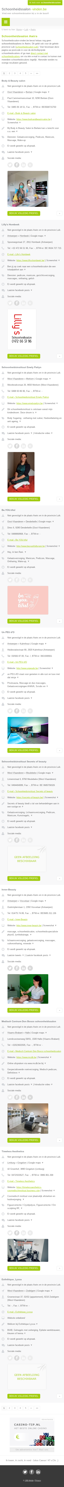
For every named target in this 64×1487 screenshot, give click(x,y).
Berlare (29, 92)
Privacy (38, 1480)
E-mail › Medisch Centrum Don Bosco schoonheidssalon (34, 1051)
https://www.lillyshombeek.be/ (30, 260)
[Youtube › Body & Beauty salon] (30, 164)
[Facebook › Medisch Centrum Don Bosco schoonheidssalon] (16, 1097)
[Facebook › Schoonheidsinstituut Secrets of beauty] (16, 840)
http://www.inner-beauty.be (28, 925)
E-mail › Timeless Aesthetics (21, 1181)
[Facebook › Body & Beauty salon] (16, 164)
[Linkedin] (38, 1472)
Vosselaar (24, 901)
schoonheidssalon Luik (27, 47)
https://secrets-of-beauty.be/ (29, 797)
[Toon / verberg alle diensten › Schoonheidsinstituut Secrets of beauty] (34, 814)
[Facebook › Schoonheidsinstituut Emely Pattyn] (16, 446)
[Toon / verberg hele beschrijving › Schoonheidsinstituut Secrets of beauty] (34, 805)
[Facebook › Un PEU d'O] (16, 711)
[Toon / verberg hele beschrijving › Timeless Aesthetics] (34, 1198)
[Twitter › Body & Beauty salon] (10, 164)
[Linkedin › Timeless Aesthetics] (23, 1233)
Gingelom (21, 1163)
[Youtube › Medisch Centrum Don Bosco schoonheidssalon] (30, 1097)
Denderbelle (31, 521)
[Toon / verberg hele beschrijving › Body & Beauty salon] (34, 130)
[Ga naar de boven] (59, 213)
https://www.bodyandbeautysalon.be (33, 119)
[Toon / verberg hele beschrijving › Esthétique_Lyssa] (34, 1324)
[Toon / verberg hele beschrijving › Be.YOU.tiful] (34, 552)
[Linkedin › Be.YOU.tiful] (23, 580)
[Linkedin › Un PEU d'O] (23, 711)
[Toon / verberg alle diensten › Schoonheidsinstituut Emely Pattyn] (34, 420)
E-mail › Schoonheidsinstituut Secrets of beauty (30, 791)
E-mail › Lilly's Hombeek (18, 254)
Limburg (11, 1163)
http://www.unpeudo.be (27, 668)
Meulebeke (31, 773)
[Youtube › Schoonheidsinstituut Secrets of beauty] (30, 840)
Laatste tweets (15, 955)
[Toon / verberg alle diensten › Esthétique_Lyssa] (34, 1332)
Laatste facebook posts (19, 152)
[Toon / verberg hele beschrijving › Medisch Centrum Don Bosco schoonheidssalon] (34, 1063)
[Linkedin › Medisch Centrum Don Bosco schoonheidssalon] (23, 1097)
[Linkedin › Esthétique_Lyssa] (23, 1358)
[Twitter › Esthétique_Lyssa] (10, 1358)
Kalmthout (25, 643)
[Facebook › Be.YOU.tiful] (16, 580)
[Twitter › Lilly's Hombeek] (10, 303)
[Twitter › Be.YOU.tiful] (10, 580)
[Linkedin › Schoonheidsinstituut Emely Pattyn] (23, 446)
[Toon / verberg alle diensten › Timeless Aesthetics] (34, 1206)
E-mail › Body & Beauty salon (21, 113)
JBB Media (29, 1480)
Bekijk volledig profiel (23, 213)
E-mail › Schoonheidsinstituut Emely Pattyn (28, 397)
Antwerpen (12, 236)
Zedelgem (30, 1291)
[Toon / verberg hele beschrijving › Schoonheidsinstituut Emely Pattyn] (34, 411)
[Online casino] (32, 1419)
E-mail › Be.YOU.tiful (17, 540)
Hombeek (24, 236)
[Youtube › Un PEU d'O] (30, 711)
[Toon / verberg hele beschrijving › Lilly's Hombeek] (34, 268)
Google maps (42, 92)
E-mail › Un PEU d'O (17, 662)
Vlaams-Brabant (15, 1033)
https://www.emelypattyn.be (29, 403)
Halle (27, 1033)
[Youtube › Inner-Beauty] (30, 968)
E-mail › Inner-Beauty (17, 919)
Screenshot (14, 122)
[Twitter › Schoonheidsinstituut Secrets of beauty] (10, 840)
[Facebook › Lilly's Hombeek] (16, 303)
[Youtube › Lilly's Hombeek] (30, 303)
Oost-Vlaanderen (15, 92)
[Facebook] (31, 1472)
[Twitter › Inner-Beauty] (10, 968)
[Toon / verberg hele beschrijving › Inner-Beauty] (34, 933)
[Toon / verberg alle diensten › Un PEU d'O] (34, 684)
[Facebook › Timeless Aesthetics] (16, 1233)
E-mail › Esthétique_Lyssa (19, 1312)
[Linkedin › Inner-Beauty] (23, 968)
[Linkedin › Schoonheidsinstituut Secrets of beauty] (23, 840)
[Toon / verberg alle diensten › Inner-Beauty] (34, 942)
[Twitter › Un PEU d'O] (10, 711)
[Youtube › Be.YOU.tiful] (30, 580)
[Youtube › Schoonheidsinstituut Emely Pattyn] (30, 446)
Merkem (30, 379)
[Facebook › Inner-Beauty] (16, 968)
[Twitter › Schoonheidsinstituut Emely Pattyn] (10, 446)
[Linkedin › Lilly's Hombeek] (23, 303)
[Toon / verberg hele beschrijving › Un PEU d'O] (34, 676)
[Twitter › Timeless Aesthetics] (10, 1233)
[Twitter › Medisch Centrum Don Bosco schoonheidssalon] (10, 1097)
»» (37, 73)
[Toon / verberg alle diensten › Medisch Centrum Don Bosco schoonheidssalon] (34, 1071)
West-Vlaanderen (15, 379)
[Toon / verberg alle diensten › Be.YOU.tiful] (34, 560)
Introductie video (43, 433)
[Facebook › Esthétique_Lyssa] (16, 1358)
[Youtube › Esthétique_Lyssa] (30, 1358)
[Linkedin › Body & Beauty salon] (23, 164)
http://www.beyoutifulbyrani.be (30, 546)
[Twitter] (25, 1472)
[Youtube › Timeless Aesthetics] (30, 1233)
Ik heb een (45, 2)
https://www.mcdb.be (26, 1057)
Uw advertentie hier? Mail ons (32, 1449)
